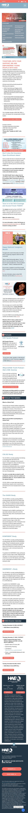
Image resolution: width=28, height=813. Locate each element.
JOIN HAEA (10, 774)
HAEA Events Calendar (19, 37)
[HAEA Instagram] (23, 1)
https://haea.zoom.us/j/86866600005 (11, 219)
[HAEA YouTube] (22, 1)
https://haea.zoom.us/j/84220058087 (13, 650)
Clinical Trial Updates (19, 35)
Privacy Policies (12, 782)
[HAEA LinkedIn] (25, 1)
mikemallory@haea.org (17, 360)
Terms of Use (5, 782)
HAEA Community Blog (7, 41)
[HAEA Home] (5, 6)
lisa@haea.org (18, 275)
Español (3, 1)
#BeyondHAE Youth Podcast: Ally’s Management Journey (19, 31)
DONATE (11, 769)
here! (4, 270)
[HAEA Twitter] (20, 1)
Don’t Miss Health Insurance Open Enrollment (6, 30)
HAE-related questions (18, 183)
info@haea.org (7, 740)
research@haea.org (7, 446)
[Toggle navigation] (25, 5)
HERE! (12, 328)
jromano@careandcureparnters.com (12, 224)
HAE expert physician (13, 180)
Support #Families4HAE (7, 25)
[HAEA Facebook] (18, 1)
